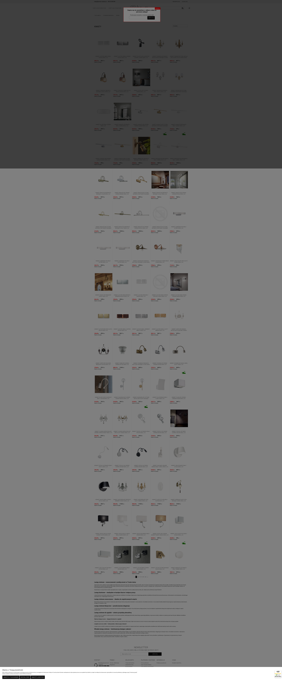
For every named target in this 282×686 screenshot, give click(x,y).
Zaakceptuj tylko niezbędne (11, 677)
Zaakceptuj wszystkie (38, 677)
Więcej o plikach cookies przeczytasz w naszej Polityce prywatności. (17, 673)
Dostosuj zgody (25, 677)
